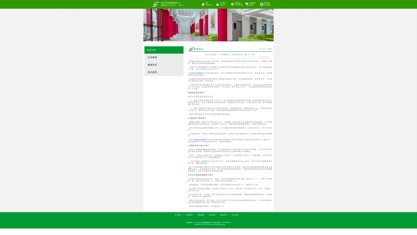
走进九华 (151, 50)
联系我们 (267, 4)
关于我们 (223, 4)
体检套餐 (239, 4)
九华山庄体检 (195, 73)
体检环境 (223, 215)
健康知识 (152, 65)
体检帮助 (252, 4)
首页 (208, 4)
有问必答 (152, 72)
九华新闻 (152, 57)
